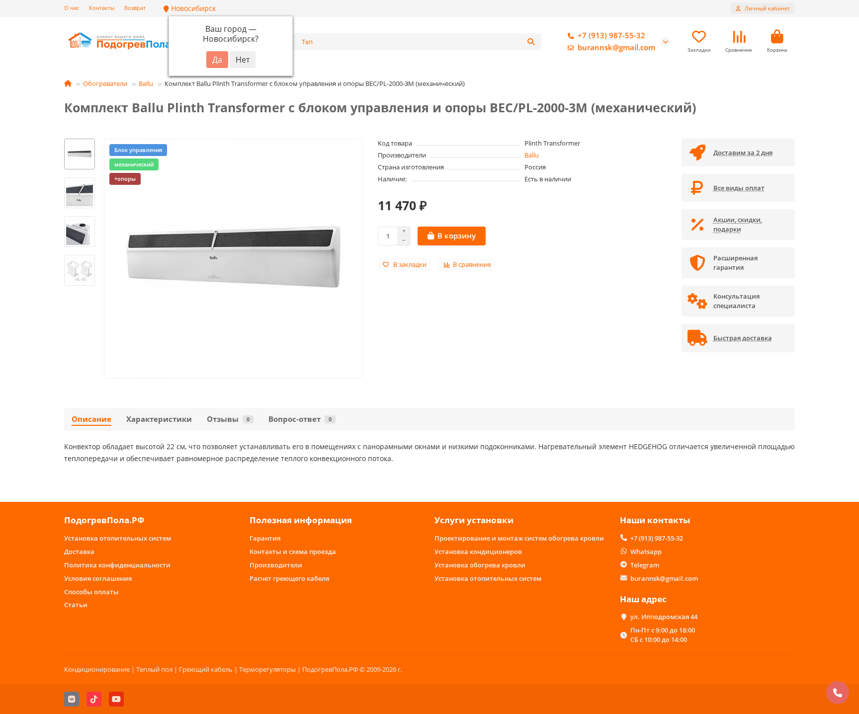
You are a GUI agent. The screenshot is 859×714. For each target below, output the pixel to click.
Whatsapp (646, 551)
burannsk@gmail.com (616, 47)
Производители (276, 564)
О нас (71, 7)
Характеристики (159, 419)
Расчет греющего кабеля (289, 578)
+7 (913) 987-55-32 (611, 35)
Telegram (644, 564)
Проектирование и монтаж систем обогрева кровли (519, 538)
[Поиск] (531, 42)
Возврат (135, 7)
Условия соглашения (98, 578)
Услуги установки (474, 520)
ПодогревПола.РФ (104, 520)
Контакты (101, 7)
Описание (91, 419)
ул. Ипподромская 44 (663, 616)
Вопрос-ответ (300, 419)
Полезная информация (301, 520)
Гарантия (265, 538)
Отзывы (228, 419)
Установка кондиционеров (478, 551)
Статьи (75, 604)
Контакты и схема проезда (293, 551)
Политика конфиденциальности (117, 564)
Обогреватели (105, 83)
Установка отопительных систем (117, 538)
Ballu (146, 83)
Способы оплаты (91, 591)
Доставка (79, 551)
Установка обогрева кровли (479, 564)
